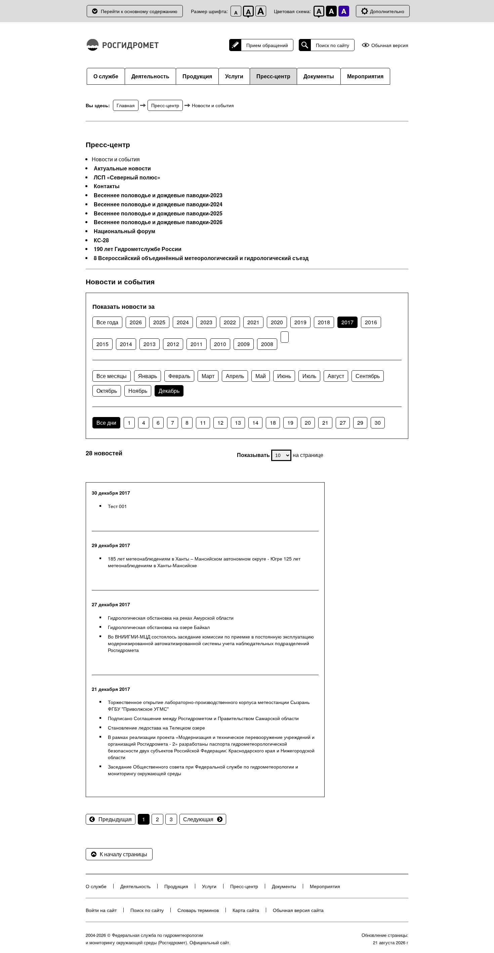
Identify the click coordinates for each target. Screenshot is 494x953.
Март (208, 376)
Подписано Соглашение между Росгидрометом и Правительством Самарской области (203, 718)
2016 (371, 322)
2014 (126, 344)
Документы (318, 76)
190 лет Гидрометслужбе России (137, 249)
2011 (197, 344)
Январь (147, 376)
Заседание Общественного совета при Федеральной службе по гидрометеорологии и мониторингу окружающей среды (203, 770)
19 (290, 422)
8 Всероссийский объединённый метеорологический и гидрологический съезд (201, 258)
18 (273, 422)
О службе (105, 76)
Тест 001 (117, 506)
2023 (206, 322)
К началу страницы (123, 854)
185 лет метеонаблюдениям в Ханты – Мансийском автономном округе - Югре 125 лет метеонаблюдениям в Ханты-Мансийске (204, 562)
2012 (173, 344)
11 (203, 422)
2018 (324, 322)
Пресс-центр (273, 76)
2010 (220, 344)
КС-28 (101, 240)
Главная (126, 105)
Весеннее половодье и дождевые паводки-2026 (158, 222)
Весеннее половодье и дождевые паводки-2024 (158, 204)
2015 (102, 344)
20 (308, 422)
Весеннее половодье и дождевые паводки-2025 (158, 213)
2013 (149, 344)
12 (220, 422)
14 (255, 422)
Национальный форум (124, 231)
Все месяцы (111, 376)
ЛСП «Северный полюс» (127, 177)
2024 (183, 322)
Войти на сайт (101, 910)
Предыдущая (115, 819)
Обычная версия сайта (298, 910)
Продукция (197, 76)
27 (343, 422)
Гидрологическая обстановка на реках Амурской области (171, 617)
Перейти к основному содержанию (139, 11)
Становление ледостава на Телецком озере (156, 727)
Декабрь (169, 391)
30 (378, 422)
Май (260, 376)
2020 (277, 322)
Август (336, 376)
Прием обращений (267, 45)
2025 (159, 322)
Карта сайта (246, 910)
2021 (253, 322)
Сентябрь (368, 376)
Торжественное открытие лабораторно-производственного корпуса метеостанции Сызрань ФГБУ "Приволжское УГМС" (209, 705)
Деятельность (150, 76)
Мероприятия (365, 76)
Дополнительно (387, 11)
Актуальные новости (122, 168)
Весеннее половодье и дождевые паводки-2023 (158, 195)
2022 (230, 322)
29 (360, 422)
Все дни (106, 422)
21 (325, 422)
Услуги (234, 76)
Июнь (284, 376)
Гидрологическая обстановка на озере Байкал (159, 627)
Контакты (107, 186)
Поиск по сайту (332, 45)
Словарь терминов (198, 910)
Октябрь (106, 391)
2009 (244, 344)
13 (238, 422)
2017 (347, 322)
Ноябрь (137, 391)
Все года (107, 322)
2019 (300, 322)
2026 (136, 322)
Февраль (179, 376)
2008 (267, 344)
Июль (309, 376)
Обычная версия (389, 45)
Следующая (198, 819)
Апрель (235, 376)
